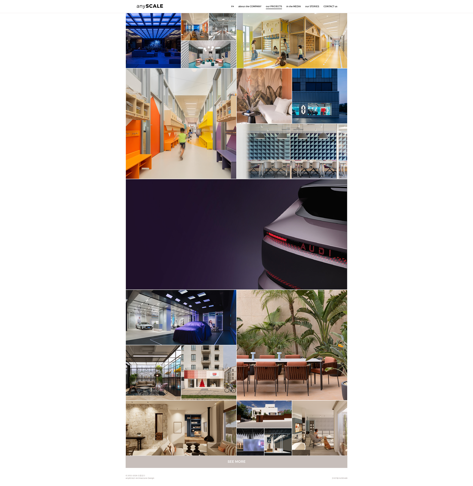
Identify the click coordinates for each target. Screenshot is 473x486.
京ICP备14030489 (339, 478)
